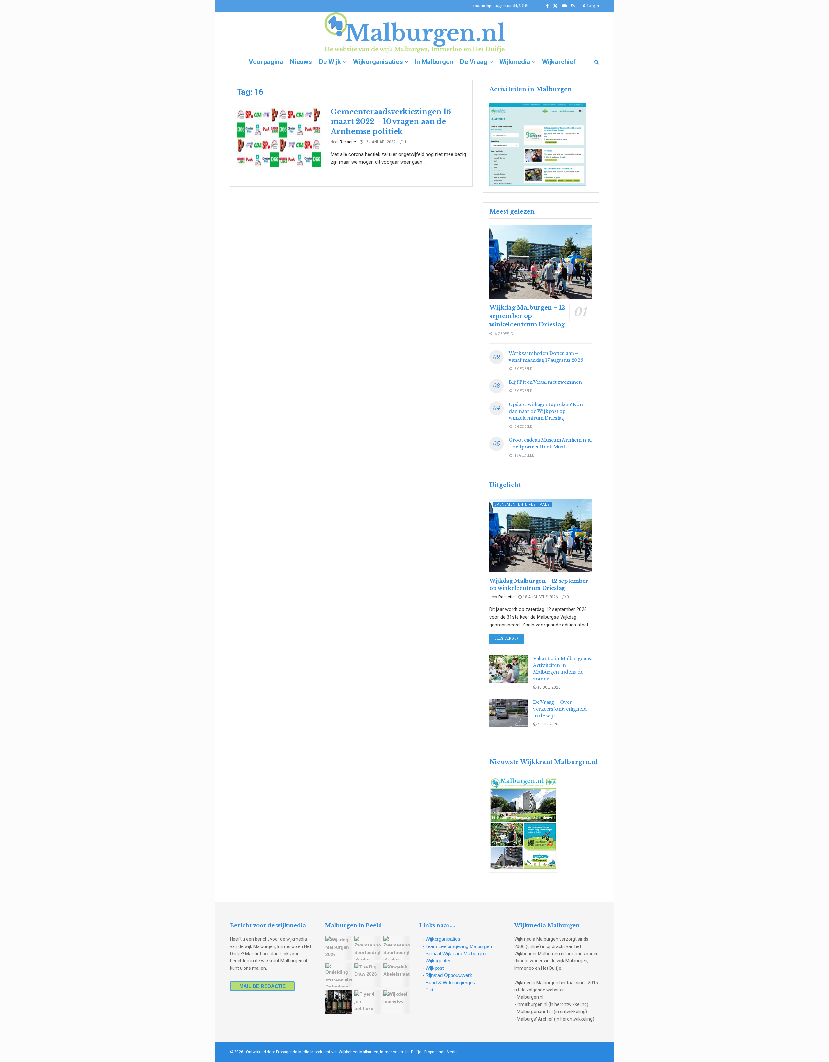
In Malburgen (434, 62)
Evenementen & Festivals (522, 505)
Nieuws (301, 62)
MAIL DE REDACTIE (262, 986)
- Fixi (428, 989)
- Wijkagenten (437, 960)
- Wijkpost (433, 968)
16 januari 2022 (379, 142)
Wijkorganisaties (378, 62)
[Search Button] (596, 62)
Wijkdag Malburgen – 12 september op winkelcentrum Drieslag (527, 316)
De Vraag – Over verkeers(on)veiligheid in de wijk (560, 709)
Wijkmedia (514, 62)
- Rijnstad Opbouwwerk (447, 975)
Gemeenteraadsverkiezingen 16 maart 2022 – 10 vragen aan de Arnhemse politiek (391, 121)
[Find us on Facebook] (547, 6)
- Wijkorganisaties (441, 939)
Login (592, 5)
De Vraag (473, 62)
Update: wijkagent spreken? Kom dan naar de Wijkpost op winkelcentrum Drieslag (547, 411)
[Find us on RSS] (573, 6)
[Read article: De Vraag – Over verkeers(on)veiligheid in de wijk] (508, 713)
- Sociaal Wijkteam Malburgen (454, 953)
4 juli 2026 (547, 724)
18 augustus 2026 (540, 597)
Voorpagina (266, 62)
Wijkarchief (559, 62)
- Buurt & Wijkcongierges (449, 982)
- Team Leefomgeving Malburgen (457, 946)
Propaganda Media (441, 1052)
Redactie (348, 142)
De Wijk (330, 62)
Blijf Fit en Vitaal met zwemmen (545, 382)
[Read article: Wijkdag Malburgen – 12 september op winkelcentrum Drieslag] (540, 262)
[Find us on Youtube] (564, 6)
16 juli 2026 (548, 687)
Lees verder (509, 638)
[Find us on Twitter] (555, 6)
